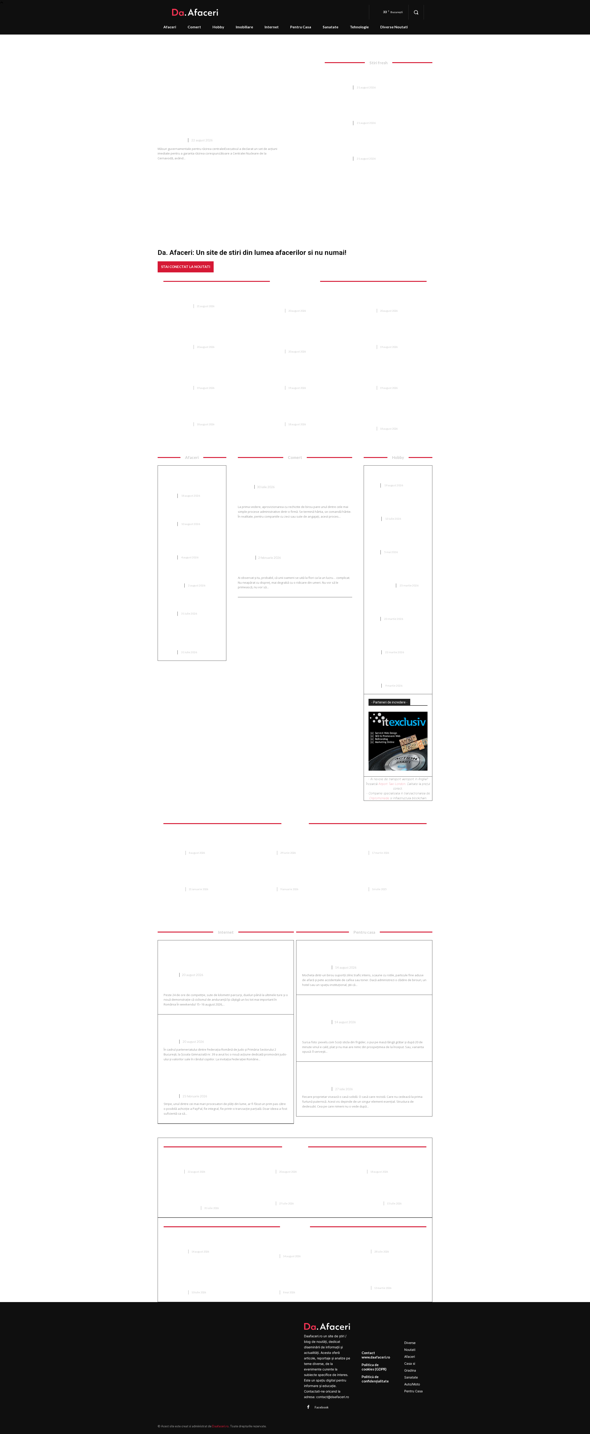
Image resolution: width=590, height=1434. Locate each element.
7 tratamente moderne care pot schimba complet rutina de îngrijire (387, 1194)
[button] (416, 12)
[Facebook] (308, 1407)
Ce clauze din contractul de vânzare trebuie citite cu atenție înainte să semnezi (383, 878)
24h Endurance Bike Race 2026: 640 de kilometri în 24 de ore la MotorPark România (220, 957)
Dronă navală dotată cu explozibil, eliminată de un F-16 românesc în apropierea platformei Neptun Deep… (202, 335)
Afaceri (168, 495)
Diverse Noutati (171, 140)
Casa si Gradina (381, 585)
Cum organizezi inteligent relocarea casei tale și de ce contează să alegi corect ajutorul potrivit (388, 841)
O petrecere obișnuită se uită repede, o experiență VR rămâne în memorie (386, 1242)
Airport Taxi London (391, 784)
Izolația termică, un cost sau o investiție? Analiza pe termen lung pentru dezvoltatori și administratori (189, 480)
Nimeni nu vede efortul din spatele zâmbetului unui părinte (291, 1194)
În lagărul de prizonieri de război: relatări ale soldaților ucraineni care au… (204, 297)
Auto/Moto (171, 585)
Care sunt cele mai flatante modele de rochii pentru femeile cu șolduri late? (398, 639)
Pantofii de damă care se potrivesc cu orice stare (391, 475)
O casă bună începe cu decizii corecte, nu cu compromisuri (361, 1074)
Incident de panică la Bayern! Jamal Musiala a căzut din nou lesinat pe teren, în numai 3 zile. (204, 413)
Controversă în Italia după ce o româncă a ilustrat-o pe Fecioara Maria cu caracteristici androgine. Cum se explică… (388, 299)
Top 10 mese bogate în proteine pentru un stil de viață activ (191, 514)
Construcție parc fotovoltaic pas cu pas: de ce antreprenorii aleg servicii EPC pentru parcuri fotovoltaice (191, 637)
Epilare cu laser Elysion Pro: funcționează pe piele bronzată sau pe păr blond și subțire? (205, 1196)
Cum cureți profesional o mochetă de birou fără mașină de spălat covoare (364, 953)
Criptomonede (379, 798)
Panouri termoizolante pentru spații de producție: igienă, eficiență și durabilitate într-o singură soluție (296, 1281)
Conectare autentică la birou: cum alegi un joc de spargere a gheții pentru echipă (396, 506)
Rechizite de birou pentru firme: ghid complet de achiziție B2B (291, 472)
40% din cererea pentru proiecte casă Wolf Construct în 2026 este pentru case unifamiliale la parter (205, 841)
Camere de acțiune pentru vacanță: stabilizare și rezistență (199, 1242)
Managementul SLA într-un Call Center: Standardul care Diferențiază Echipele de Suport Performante (205, 1281)
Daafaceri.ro (220, 1426)
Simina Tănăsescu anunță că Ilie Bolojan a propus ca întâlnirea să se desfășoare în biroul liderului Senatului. (296, 413)
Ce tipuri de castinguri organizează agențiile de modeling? (391, 606)
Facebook (321, 1407)
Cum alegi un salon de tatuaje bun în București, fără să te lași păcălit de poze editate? (396, 673)
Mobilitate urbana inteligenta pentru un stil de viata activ (387, 1278)
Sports (170, 975)
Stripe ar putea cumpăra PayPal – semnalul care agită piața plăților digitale (225, 1082)
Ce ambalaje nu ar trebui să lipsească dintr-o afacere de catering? (188, 544)
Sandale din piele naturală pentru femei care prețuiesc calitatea (394, 539)
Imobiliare (175, 852)
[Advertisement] (295, 200)
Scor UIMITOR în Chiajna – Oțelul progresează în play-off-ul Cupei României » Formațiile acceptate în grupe (387, 335)
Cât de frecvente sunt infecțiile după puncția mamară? (263, 266)
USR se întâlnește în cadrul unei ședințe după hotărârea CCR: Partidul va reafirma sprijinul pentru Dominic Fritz (205, 376)
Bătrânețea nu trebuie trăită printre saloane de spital (292, 1162)
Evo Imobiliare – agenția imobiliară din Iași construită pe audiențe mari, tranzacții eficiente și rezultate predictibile (205, 878)
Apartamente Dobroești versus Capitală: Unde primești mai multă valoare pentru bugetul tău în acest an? (296, 878)
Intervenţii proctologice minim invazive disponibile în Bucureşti (386, 1162)
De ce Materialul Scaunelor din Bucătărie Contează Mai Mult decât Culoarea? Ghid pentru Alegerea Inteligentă (296, 841)
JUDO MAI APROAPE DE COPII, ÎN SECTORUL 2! (213, 1027)
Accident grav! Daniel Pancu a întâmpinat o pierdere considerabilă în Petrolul (370, 76)
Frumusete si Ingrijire (183, 1208)
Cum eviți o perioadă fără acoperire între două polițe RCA (191, 575)
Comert (244, 487)
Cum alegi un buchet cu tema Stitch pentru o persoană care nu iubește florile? (289, 540)
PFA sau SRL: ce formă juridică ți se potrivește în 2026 (191, 603)
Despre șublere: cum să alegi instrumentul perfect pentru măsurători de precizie (395, 573)
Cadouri (245, 558)
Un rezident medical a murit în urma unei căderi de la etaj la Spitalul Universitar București (295, 376)
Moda (373, 485)
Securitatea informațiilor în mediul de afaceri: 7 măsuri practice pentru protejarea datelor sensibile (293, 1244)
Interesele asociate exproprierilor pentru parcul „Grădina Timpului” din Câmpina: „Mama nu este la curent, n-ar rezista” (388, 376)
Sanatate (174, 1171)
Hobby (373, 518)
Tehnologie (176, 1251)
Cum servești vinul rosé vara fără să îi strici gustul (363, 1008)
